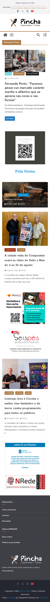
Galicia (8, 73)
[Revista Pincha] (5, 35)
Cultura (21, 250)
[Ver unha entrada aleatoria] (44, 35)
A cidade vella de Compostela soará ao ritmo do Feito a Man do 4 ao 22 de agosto (25, 260)
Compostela (10, 250)
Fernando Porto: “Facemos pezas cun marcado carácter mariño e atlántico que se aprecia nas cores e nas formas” (25, 91)
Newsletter (6, 521)
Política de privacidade (11, 542)
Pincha (22, 204)
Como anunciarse (9, 510)
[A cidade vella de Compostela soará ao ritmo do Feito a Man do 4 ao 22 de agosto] (25, 229)
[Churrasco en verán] (25, 183)
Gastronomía (18, 73)
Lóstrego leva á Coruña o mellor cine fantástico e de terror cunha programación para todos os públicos (23, 406)
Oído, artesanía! (32, 73)
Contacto (5, 515)
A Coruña (9, 393)
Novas (28, 393)
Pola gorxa (23, 195)
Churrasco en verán (13, 199)
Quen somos (7, 537)
